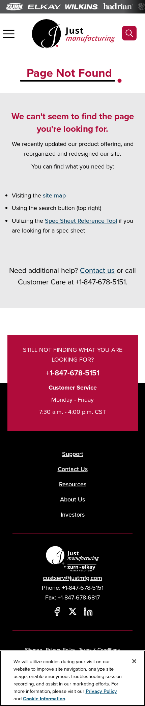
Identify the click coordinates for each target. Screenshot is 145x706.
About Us (72, 499)
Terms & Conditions (99, 649)
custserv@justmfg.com (72, 578)
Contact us (97, 270)
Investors (73, 514)
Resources (72, 484)
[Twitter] (72, 612)
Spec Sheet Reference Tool (81, 220)
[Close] (134, 661)
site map (54, 195)
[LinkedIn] (88, 612)
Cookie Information (44, 698)
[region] (72, 678)
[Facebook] (57, 612)
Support (72, 454)
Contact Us (73, 469)
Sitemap (33, 649)
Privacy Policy (60, 649)
